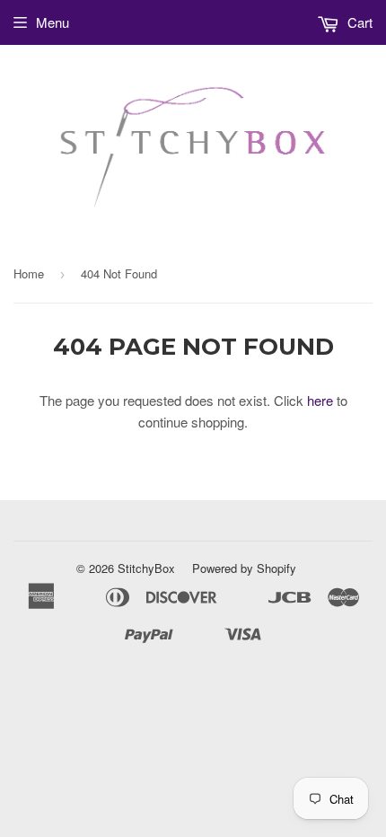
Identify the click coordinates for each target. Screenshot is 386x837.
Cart (358, 22)
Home (28, 273)
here (320, 400)
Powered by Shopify (244, 568)
